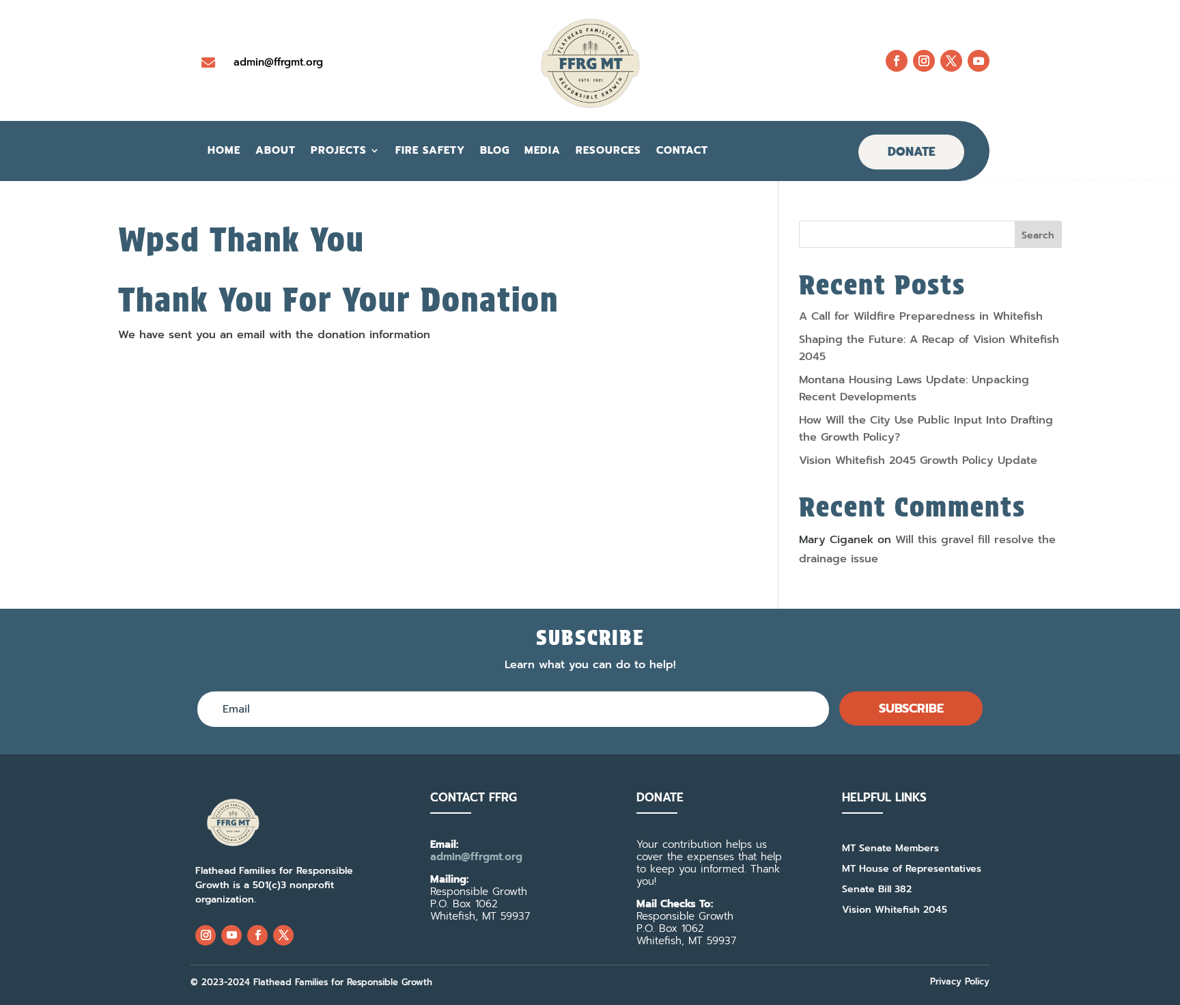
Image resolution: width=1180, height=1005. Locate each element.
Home (224, 152)
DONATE (911, 152)
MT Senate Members (890, 849)
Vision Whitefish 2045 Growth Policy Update (918, 460)
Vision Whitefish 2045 (894, 911)
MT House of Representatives (911, 870)
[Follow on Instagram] (924, 61)
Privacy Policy (959, 981)
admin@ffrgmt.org (278, 62)
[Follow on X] (951, 61)
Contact (682, 152)
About (275, 152)
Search (1038, 235)
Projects (339, 152)
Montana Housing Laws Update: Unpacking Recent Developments (914, 389)
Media (542, 152)
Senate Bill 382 (877, 890)
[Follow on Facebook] (897, 61)
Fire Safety (430, 152)
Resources (608, 152)
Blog (494, 152)
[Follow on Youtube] (978, 61)
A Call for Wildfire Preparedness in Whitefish (921, 316)
